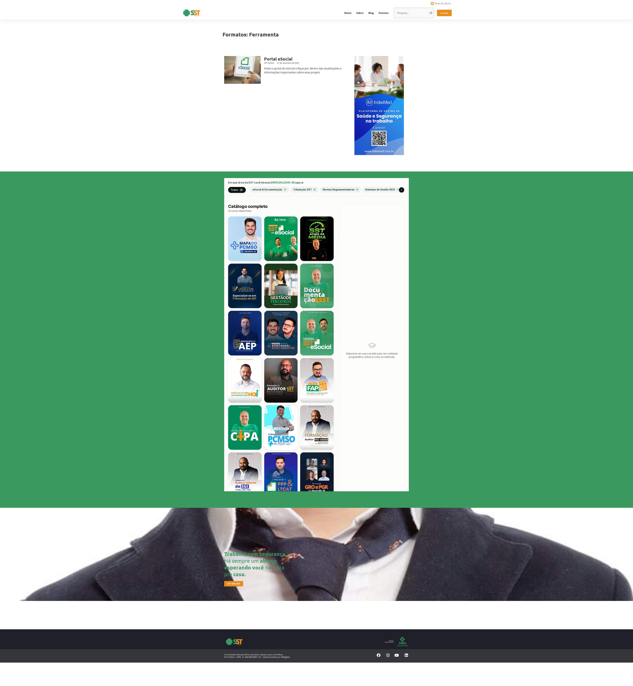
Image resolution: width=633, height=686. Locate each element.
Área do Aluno (443, 3)
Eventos (383, 13)
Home (347, 13)
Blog (371, 13)
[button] (444, 13)
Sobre (359, 13)
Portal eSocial (278, 58)
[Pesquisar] (431, 13)
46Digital (285, 657)
